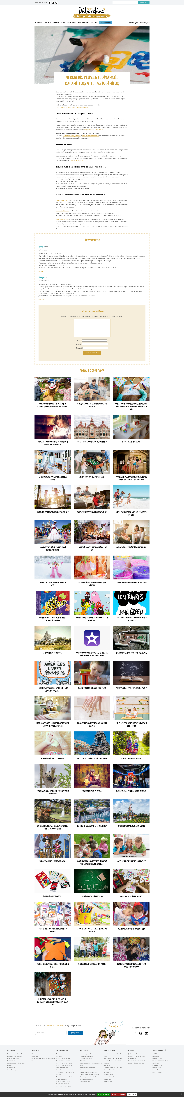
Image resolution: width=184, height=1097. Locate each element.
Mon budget (107, 1079)
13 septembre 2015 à (45, 280)
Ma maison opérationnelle (14, 1054)
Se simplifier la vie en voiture (112, 1070)
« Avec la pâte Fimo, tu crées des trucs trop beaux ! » (52, 930)
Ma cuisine (47, 23)
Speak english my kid (62, 1067)
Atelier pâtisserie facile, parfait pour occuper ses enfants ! (131, 724)
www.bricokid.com (62, 211)
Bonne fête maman (157, 1070)
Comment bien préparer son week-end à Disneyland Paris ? (53, 549)
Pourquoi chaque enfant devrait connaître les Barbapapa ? (92, 619)
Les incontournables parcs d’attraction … (53, 861)
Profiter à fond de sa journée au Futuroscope (92, 826)
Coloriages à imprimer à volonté (131, 896)
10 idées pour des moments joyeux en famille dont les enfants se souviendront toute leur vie (52, 1002)
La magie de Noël (157, 1058)
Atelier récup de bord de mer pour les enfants (131, 653)
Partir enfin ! (83, 1061)
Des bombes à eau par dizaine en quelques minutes (92, 584)
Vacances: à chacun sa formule (89, 1072)
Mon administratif (109, 1077)
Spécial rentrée (105, 23)
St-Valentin (155, 1063)
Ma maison (38, 23)
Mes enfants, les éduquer (63, 1058)
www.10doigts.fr (62, 200)
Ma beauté (107, 1063)
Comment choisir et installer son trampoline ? (53, 512)
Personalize (132, 1094)
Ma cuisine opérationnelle (14, 1056)
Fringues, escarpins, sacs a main (113, 1067)
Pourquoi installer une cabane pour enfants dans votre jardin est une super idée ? (131, 478)
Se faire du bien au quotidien (112, 1061)
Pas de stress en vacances (87, 1070)
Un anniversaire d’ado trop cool (65, 1072)
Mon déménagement (13, 1070)
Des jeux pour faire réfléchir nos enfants (92, 688)
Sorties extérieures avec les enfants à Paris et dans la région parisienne (52, 827)
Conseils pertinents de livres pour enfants (131, 861)
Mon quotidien (83, 23)
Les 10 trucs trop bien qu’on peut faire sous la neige (52, 584)
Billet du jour (133, 23)
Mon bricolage (11, 1067)
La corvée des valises (86, 1058)
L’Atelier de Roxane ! (77, 160)
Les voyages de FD (85, 1081)
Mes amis (94, 23)
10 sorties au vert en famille (92, 791)
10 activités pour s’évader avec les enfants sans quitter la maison (131, 965)
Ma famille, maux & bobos (63, 1081)
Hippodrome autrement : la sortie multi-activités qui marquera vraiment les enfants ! (52, 405)
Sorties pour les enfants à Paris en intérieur (131, 791)
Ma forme (107, 1065)
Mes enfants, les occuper (63, 1061)
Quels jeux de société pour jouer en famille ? (92, 512)
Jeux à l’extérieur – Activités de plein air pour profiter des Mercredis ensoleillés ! (92, 862)
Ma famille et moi (59, 23)
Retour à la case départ (86, 1079)
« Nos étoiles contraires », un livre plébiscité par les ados (131, 619)
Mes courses (35, 1054)
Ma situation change (61, 1079)
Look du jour (145, 23)
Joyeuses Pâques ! (157, 1065)
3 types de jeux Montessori (131, 442)
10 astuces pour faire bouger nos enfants (92, 964)
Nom (79, 340)
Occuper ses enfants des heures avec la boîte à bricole (53, 965)
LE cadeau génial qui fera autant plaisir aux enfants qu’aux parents (53, 443)
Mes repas (35, 1056)
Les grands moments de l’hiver (161, 1061)
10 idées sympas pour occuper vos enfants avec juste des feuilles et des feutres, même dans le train (131, 406)
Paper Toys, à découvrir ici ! (94, 130)
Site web (79, 348)
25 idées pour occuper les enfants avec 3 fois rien (92, 549)
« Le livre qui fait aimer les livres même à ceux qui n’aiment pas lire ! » (53, 689)
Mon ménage (11, 1061)
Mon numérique (108, 1074)
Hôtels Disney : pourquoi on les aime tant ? (92, 442)
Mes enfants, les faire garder (64, 1063)
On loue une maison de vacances (89, 1074)
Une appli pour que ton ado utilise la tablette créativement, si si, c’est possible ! (92, 654)
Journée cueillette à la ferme (131, 759)
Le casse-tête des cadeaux (136, 1063)
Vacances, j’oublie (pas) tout (88, 1077)
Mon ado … (59, 1074)
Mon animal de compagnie (63, 1086)
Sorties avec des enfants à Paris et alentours (92, 759)
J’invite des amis (132, 1054)
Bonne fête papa (157, 1072)
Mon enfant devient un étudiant (65, 1077)
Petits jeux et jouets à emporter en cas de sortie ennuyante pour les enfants (53, 724)
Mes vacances (71, 23)
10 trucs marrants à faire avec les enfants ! (131, 547)
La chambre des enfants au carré (16, 1063)
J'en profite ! (75, 1033)
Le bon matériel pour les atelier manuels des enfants (92, 930)
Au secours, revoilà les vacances (89, 1054)
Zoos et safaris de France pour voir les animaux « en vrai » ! (53, 792)
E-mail (79, 344)
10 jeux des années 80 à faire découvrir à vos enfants (92, 405)
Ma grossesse (60, 1054)
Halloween (155, 1056)
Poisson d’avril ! (156, 1067)
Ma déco (9, 1065)
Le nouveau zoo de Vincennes (52, 653)
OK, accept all (104, 1094)
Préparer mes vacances (86, 1056)
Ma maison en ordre (13, 1058)
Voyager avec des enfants (87, 1067)
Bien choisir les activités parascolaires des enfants (92, 724)
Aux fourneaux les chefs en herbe (52, 759)
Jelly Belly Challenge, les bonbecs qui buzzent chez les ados (52, 619)
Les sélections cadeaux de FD (136, 1061)
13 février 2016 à (43, 250)
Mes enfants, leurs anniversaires (65, 1070)
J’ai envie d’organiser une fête (136, 1056)
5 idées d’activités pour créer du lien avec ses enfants (131, 513)
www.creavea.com (62, 219)
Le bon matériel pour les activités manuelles (72, 107)
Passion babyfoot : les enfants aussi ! (92, 477)
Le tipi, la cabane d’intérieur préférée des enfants (53, 478)
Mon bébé (59, 1056)
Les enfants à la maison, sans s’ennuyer (131, 929)
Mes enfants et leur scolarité (64, 1065)
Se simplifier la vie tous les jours (113, 1058)
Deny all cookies (119, 1094)
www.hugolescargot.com (71, 136)
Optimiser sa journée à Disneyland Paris (131, 826)
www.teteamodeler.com (90, 136)
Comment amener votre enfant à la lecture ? (131, 688)
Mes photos (107, 1072)
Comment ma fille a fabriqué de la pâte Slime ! (131, 583)
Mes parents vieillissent (62, 1084)
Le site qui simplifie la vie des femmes (92, 16)
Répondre (41, 271)
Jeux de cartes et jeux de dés (52, 896)
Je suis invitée (132, 1058)
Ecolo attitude (108, 1081)
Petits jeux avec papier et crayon (92, 896)
